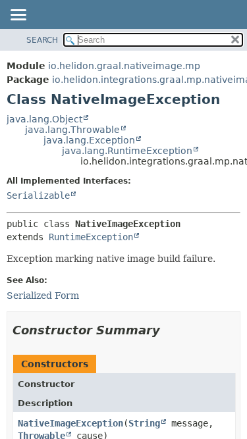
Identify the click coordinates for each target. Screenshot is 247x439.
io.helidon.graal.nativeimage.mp (124, 66)
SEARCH (42, 40)
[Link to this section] (169, 330)
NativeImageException (70, 423)
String (144, 423)
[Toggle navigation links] (18, 16)
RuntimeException (91, 237)
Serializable (38, 195)
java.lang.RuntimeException (127, 150)
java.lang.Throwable (72, 129)
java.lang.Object (44, 119)
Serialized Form (43, 295)
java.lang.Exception (89, 140)
